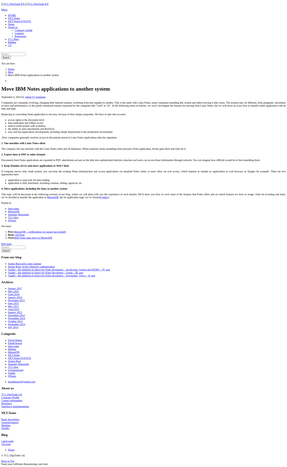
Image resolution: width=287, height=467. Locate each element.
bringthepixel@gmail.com (21, 381)
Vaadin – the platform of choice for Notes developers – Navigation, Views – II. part (51, 275)
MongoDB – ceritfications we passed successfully (40, 231)
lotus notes (13, 208)
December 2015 (16, 300)
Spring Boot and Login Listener (24, 263)
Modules (5, 425)
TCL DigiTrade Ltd (11, 394)
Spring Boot (14, 361)
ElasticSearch (15, 343)
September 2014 (16, 324)
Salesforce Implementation (15, 406)
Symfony (104, 197)
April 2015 (13, 309)
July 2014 (13, 327)
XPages (12, 220)
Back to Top (7, 461)
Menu (4, 9)
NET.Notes (14, 355)
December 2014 (16, 315)
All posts (6, 444)
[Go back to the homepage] (24, 4)
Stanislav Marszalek (18, 214)
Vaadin (11, 373)
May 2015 (13, 306)
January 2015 (15, 312)
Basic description (10, 419)
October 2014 (15, 321)
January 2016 (15, 297)
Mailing (12, 349)
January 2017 (15, 288)
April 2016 (13, 294)
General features (9, 422)
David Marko (15, 340)
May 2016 (13, 291)
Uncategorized (15, 370)
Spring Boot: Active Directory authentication (31, 266)
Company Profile (10, 397)
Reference (6, 403)
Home (11, 449)
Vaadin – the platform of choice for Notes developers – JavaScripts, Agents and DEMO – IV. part (59, 269)
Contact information (11, 400)
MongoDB (52, 197)
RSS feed (6, 244)
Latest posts (7, 441)
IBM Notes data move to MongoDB (33, 237)
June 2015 (13, 303)
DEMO (5, 428)
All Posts (20, 234)
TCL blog (13, 217)
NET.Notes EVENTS (19, 358)
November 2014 (16, 318)
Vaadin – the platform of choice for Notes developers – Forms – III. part (45, 272)
